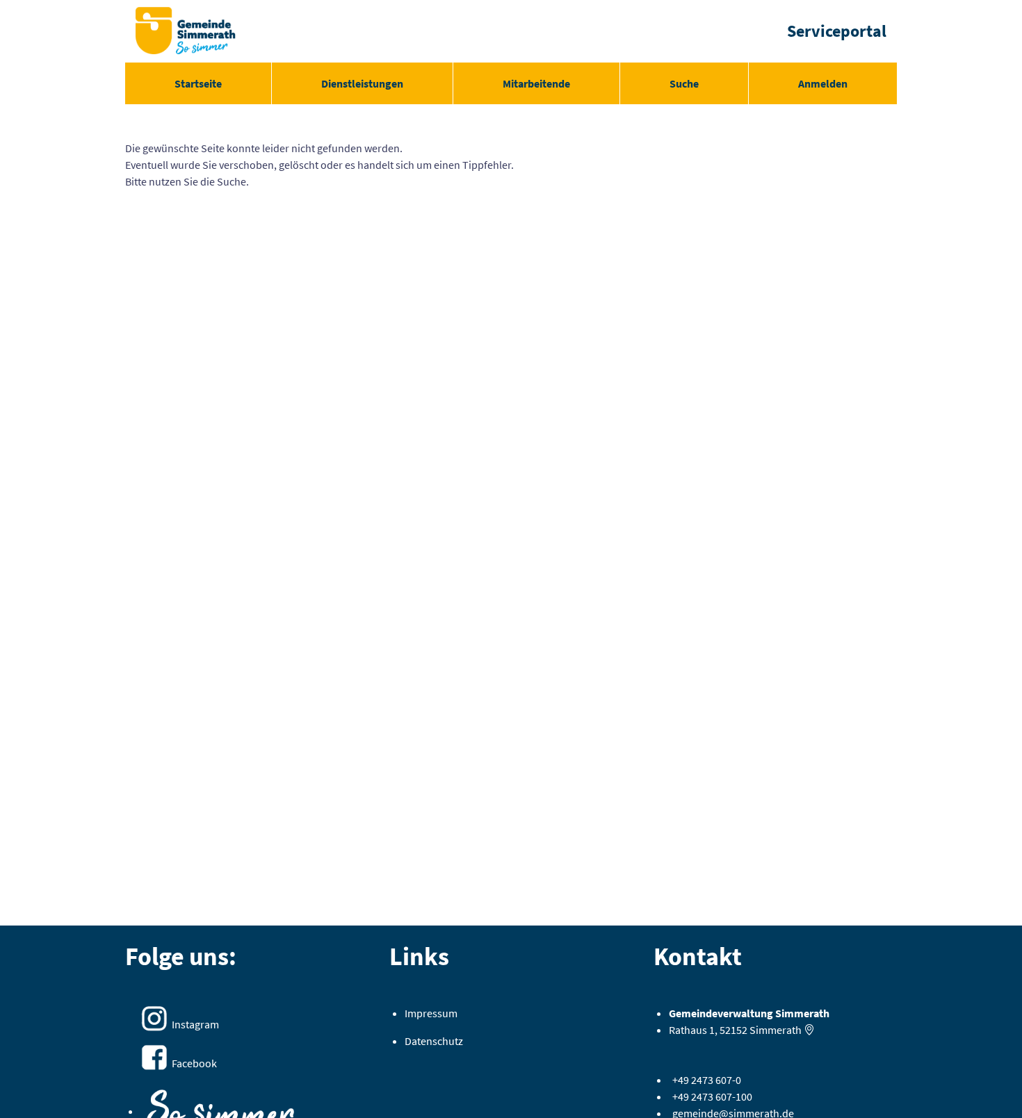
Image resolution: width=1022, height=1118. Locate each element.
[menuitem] (198, 83)
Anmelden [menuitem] (822, 83)
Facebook (194, 1063)
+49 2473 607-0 (706, 1080)
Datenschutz (434, 1041)
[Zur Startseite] (186, 31)
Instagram (195, 1024)
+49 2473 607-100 (712, 1096)
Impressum (431, 1013)
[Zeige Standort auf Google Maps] (809, 1030)
